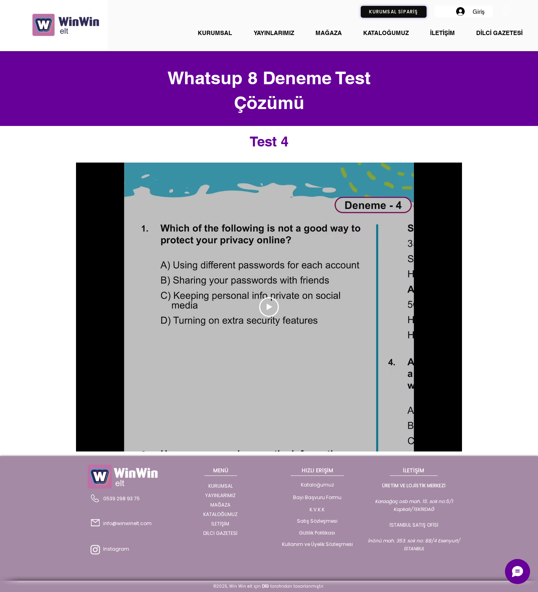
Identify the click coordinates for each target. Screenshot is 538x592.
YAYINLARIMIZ (220, 495)
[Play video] (269, 307)
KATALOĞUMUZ (220, 514)
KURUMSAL (220, 486)
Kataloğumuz (317, 484)
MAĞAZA (220, 504)
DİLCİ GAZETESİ (220, 533)
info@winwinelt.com (127, 523)
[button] (507, 10)
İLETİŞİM (220, 523)
